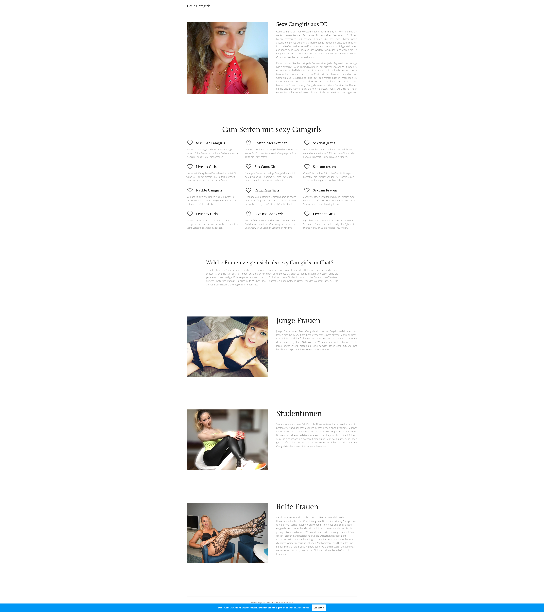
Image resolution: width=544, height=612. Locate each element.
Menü (355, 6)
